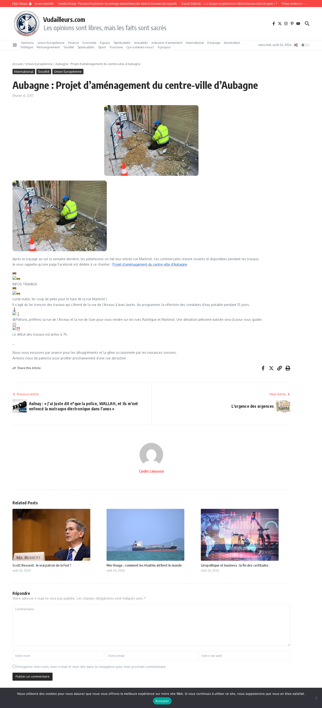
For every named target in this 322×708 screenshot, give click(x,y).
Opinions (27, 43)
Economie (89, 43)
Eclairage (213, 43)
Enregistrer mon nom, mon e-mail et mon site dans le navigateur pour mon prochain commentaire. (92, 667)
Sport (102, 47)
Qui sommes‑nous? (140, 47)
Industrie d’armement (167, 43)
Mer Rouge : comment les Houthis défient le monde (144, 565)
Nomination (232, 43)
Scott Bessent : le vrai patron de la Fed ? (41, 565)
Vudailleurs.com (64, 19)
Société (68, 47)
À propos (164, 47)
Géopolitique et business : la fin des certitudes (234, 565)
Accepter (162, 701)
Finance (73, 43)
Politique (27, 47)
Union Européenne (51, 43)
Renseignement (48, 47)
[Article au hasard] (296, 45)
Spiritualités (122, 43)
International (195, 43)
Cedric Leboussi (151, 471)
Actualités (141, 43)
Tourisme (116, 47)
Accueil (17, 64)
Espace (105, 43)
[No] (316, 698)
